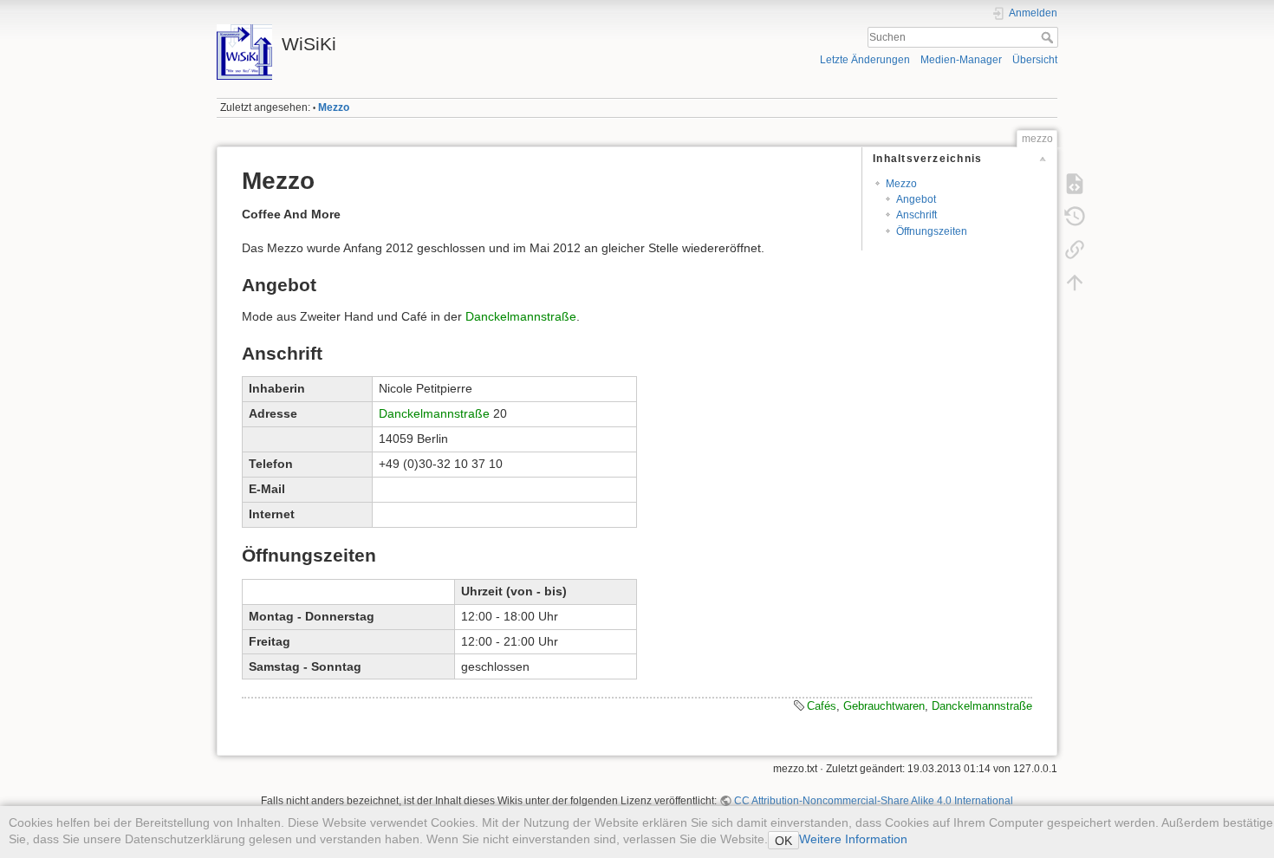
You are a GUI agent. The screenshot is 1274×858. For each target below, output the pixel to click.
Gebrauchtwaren (884, 705)
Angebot (916, 199)
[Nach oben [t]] (1075, 282)
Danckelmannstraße (520, 316)
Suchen (1049, 37)
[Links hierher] (1075, 249)
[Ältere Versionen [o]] (1075, 216)
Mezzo (333, 107)
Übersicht (1034, 60)
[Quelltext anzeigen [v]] (1075, 183)
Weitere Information (853, 839)
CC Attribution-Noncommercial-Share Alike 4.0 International (873, 801)
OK (783, 841)
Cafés (821, 705)
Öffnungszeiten (931, 231)
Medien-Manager (961, 60)
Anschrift (916, 215)
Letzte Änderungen (865, 60)
